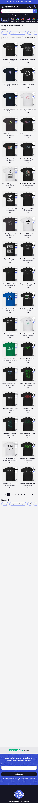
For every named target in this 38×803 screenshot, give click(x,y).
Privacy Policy (24, 778)
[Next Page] (32, 494)
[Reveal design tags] (16, 55)
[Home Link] (12, 7)
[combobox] (17, 11)
